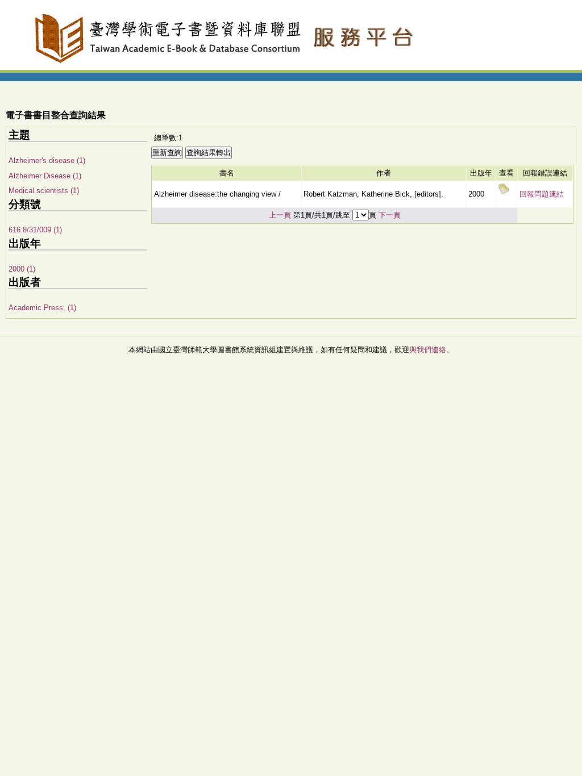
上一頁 (280, 215)
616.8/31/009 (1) (35, 230)
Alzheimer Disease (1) (45, 176)
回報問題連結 (541, 194)
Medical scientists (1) (44, 190)
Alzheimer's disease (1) (47, 160)
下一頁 (390, 215)
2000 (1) (22, 269)
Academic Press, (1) (42, 307)
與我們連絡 (427, 349)
